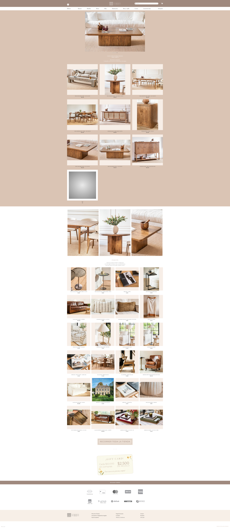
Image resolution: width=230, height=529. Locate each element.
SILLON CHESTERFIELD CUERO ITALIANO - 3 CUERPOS (103, 430)
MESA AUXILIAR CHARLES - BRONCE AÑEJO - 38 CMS (103, 291)
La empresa (118, 515)
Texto (82, 201)
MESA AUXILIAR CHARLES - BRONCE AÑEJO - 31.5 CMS (78, 291)
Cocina (136, 8)
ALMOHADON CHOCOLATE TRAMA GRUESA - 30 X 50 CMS (127, 319)
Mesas (97, 8)
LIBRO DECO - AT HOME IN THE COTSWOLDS (103, 402)
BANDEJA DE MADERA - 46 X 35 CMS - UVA (127, 430)
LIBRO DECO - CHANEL (127, 291)
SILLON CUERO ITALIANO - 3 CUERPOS (79, 319)
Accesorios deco (147, 8)
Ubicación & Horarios (96, 513)
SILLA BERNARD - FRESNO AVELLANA (127, 374)
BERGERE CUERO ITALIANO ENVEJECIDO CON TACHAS (151, 374)
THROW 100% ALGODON (151, 319)
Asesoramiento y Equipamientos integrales (99, 515)
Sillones (69, 8)
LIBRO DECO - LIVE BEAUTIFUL (127, 402)
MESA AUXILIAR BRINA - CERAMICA (151, 402)
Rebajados (160, 8)
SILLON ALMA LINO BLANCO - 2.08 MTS (79, 402)
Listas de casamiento (95, 517)
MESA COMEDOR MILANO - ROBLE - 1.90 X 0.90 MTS (82, 131)
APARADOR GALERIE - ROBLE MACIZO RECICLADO (147, 166)
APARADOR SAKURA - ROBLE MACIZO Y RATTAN (115, 131)
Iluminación (115, 8)
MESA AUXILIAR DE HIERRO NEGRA (151, 291)
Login (4, 526)
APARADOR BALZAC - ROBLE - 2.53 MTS (147, 131)
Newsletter (142, 515)
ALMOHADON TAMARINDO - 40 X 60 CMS (103, 319)
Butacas (80, 8)
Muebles (89, 8)
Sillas (105, 8)
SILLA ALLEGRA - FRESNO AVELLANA (103, 374)
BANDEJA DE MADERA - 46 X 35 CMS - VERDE (151, 430)
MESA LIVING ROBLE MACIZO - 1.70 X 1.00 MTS (82, 166)
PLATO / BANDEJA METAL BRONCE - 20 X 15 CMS (78, 430)
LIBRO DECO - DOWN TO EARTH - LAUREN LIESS (78, 374)
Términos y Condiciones (120, 517)
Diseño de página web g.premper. (222, 526)
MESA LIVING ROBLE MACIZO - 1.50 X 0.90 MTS (115, 166)
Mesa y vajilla (126, 8)
